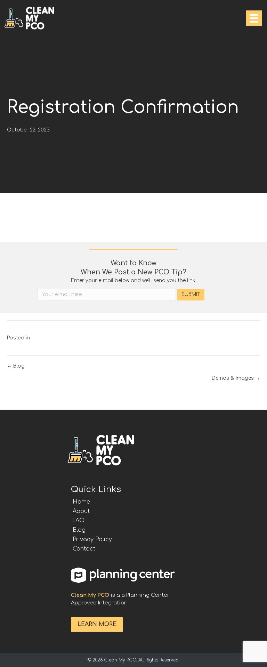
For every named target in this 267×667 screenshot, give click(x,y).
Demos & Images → (236, 378)
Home (81, 502)
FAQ (78, 520)
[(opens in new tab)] (123, 574)
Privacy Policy (92, 539)
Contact (84, 549)
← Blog (16, 366)
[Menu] (254, 18)
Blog (79, 530)
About (81, 511)
